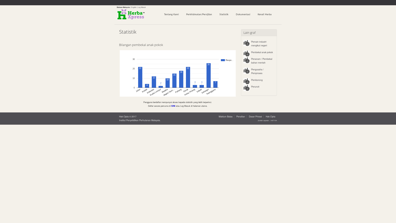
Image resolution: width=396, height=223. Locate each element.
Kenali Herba (265, 14)
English (133, 7)
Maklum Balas (225, 116)
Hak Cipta (270, 116)
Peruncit (255, 86)
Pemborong (257, 79)
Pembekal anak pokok (262, 52)
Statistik (224, 14)
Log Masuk (142, 7)
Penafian (240, 116)
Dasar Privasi (255, 116)
